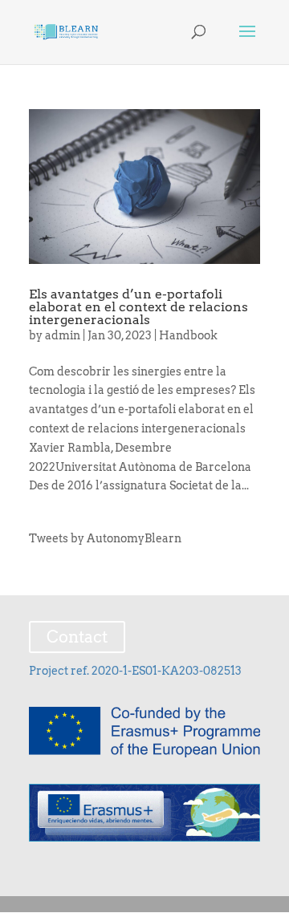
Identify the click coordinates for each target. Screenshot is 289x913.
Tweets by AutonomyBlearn (105, 538)
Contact (77, 637)
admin (62, 335)
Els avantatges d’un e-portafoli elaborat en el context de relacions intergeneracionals (138, 306)
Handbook (188, 335)
